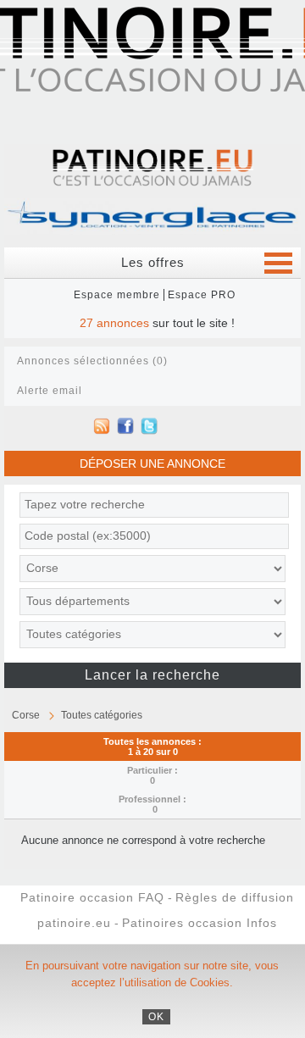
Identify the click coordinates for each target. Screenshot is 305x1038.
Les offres (153, 262)
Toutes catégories (101, 715)
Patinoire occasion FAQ (92, 897)
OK (156, 1017)
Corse (26, 715)
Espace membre (117, 295)
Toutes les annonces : (152, 746)
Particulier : (152, 775)
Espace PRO (202, 295)
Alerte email (49, 391)
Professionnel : (152, 804)
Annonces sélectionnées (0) (92, 361)
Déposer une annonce (152, 463)
